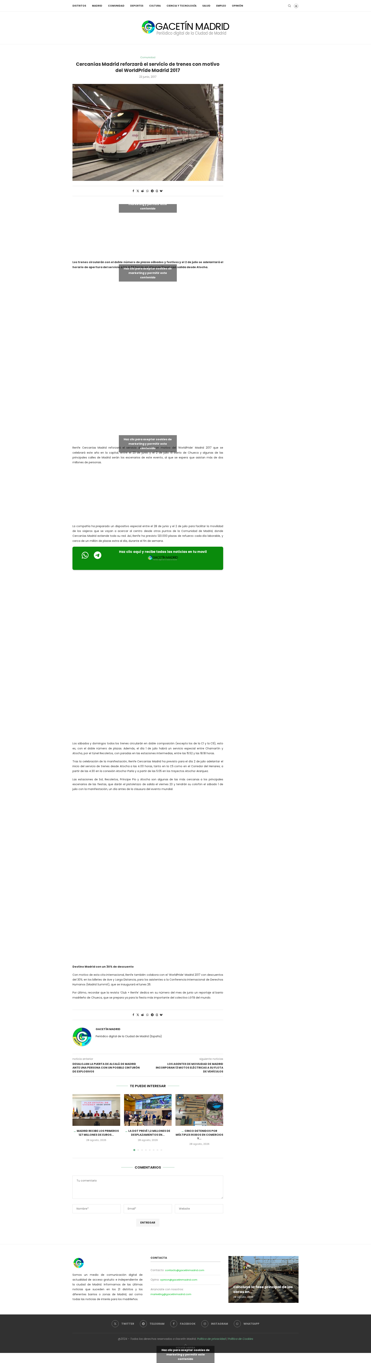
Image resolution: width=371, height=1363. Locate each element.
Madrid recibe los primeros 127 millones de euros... (98, 1133)
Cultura (155, 5)
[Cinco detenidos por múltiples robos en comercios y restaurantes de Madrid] (199, 1110)
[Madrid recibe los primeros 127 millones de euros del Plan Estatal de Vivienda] (96, 1110)
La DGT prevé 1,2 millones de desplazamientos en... (149, 1133)
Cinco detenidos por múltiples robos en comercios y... (199, 1134)
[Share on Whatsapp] (147, 191)
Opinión (237, 5)
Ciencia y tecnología (182, 5)
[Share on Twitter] (137, 191)
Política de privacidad (211, 1339)
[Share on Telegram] (152, 191)
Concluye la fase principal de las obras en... (263, 1289)
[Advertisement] (147, 361)
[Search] (289, 5)
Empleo (221, 5)
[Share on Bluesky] (161, 191)
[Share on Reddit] (142, 191)
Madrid (97, 5)
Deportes (136, 5)
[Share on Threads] (157, 191)
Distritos (79, 5)
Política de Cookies (240, 1339)
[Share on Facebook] (133, 191)
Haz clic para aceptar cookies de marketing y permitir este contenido (148, 204)
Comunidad (116, 5)
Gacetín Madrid (108, 1029)
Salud (206, 5)
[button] (77, 1122)
